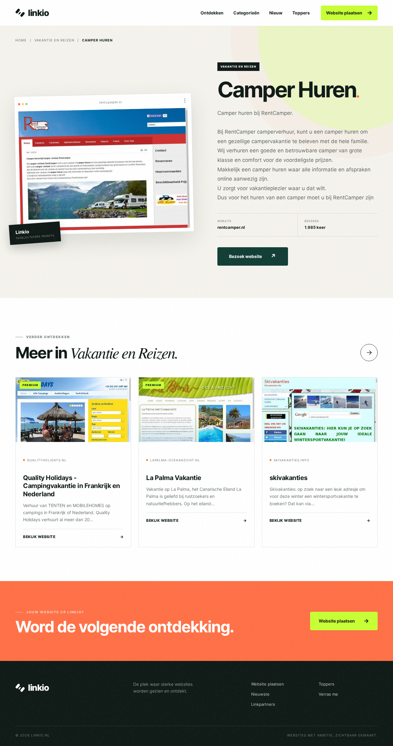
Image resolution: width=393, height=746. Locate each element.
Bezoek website (252, 256)
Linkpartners (263, 704)
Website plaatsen (349, 12)
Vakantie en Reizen (54, 40)
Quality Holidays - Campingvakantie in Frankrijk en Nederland (71, 486)
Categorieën (246, 12)
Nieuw (275, 12)
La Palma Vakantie (173, 478)
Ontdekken (212, 12)
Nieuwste (260, 694)
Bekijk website (73, 536)
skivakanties (289, 478)
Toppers (301, 12)
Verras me (328, 694)
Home (21, 40)
